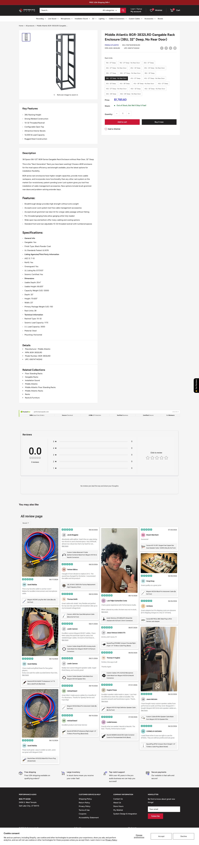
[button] (171, 10)
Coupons (82, 814)
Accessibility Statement (89, 817)
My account (136, 11)
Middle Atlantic (112, 45)
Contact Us (118, 799)
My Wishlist (118, 810)
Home (21, 26)
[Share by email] (175, 48)
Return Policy (84, 802)
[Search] (123, 10)
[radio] (111, 63)
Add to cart (122, 122)
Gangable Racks (31, 377)
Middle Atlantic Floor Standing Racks (40, 387)
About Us (117, 802)
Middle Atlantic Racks (34, 391)
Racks (27, 394)
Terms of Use (84, 810)
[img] (35, 458)
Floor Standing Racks (33, 373)
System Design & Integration (125, 814)
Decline (183, 836)
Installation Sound (32, 380)
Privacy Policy (111, 840)
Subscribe (155, 816)
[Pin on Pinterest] (166, 48)
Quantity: (109, 114)
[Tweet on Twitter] (170, 48)
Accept (161, 836)
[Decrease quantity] (116, 113)
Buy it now (159, 122)
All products (30, 26)
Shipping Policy (85, 799)
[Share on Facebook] (161, 48)
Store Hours (118, 806)
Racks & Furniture (32, 398)
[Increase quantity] (128, 113)
